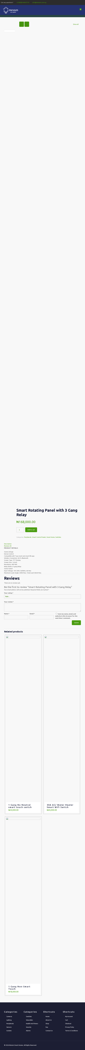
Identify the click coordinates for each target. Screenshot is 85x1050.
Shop (47, 1023)
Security (28, 1027)
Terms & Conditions (71, 1030)
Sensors (9, 1027)
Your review (9, 602)
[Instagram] (83, 2)
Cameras (9, 1016)
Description (8, 544)
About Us (49, 1020)
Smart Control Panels (39, 537)
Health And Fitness (32, 1023)
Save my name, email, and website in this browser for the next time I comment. (66, 616)
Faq (47, 1027)
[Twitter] (77, 2)
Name (6, 613)
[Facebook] (74, 2)
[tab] (42, 544)
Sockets (9, 1030)
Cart (66, 1020)
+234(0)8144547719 (22, 2)
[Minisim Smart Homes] (10, 10)
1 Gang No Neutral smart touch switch (20, 806)
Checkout (68, 1023)
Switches (58, 537)
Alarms (28, 1030)
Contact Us (49, 1030)
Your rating (8, 593)
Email (32, 613)
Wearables (29, 1020)
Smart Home (50, 537)
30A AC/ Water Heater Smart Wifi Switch (60, 806)
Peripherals (27, 537)
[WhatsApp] (71, 2)
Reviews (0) (7, 546)
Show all (75, 24)
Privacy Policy (69, 1027)
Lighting (9, 1020)
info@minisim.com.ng (39, 2)
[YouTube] (80, 2)
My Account (69, 1016)
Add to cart (31, 529)
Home (47, 1016)
